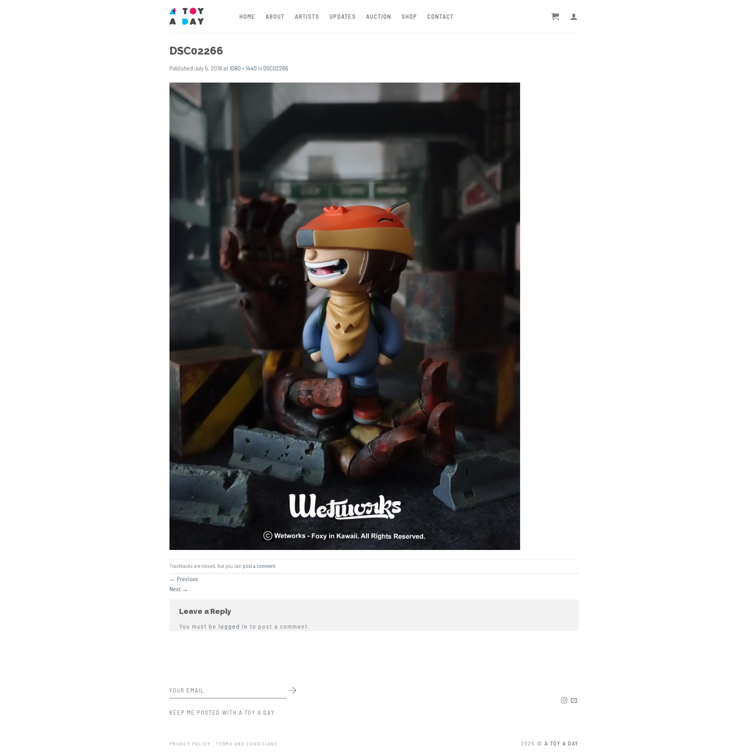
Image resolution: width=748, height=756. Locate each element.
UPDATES (343, 16)
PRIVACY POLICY (190, 743)
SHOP (409, 16)
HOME (248, 16)
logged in (233, 626)
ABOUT (275, 16)
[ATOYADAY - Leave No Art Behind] (198, 16)
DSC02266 (275, 68)
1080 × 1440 (243, 68)
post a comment (259, 566)
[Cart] (555, 16)
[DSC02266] (344, 315)
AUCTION (379, 16)
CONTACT (440, 16)
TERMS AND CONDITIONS (247, 743)
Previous (183, 578)
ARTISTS (307, 16)
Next (178, 588)
